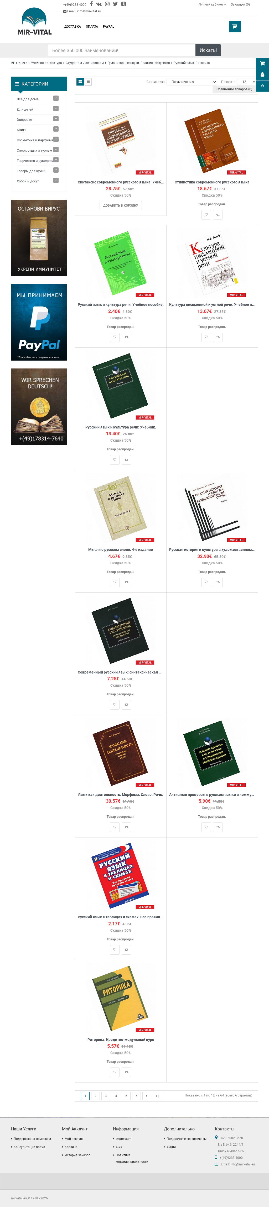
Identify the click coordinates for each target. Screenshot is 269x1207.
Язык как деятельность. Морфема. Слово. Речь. (120, 795)
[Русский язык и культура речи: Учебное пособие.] (120, 263)
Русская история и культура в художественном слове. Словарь (212, 550)
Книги (22, 63)
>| (157, 1096)
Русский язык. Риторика (192, 63)
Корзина (71, 1147)
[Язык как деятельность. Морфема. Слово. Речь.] (120, 753)
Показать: (228, 82)
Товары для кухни (31, 171)
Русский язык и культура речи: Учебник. (120, 427)
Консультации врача (29, 1147)
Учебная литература (46, 63)
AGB (119, 1147)
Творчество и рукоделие (36, 161)
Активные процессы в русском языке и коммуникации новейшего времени (212, 795)
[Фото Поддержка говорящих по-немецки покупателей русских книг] (39, 406)
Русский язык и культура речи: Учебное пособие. (121, 305)
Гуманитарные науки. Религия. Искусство (138, 63)
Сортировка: (156, 82)
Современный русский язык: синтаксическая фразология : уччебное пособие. (121, 672)
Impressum (124, 1139)
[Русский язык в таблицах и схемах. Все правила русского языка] (120, 875)
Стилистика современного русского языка (212, 182)
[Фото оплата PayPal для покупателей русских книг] (39, 322)
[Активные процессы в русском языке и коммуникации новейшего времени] (212, 753)
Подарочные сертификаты (186, 1139)
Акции (171, 1147)
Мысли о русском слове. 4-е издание (120, 550)
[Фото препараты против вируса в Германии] (39, 238)
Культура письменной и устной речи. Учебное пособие (212, 305)
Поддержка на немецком (32, 1139)
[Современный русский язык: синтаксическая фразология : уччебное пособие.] (120, 630)
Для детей (25, 109)
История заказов (77, 1155)
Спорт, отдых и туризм (34, 150)
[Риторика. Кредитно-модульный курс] (120, 998)
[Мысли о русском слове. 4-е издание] (120, 508)
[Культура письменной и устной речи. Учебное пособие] (212, 263)
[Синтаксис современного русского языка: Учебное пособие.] (120, 140)
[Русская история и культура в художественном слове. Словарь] (212, 508)
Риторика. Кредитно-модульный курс (120, 1040)
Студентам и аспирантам (85, 63)
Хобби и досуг (28, 181)
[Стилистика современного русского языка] (212, 140)
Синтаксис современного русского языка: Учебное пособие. (121, 182)
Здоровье (24, 120)
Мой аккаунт (74, 1139)
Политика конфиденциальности (132, 1158)
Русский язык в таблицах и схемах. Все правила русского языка (121, 917)
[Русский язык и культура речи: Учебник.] (120, 385)
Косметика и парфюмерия (38, 140)
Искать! (208, 50)
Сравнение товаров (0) (234, 89)
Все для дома (28, 99)
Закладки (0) (240, 4)
